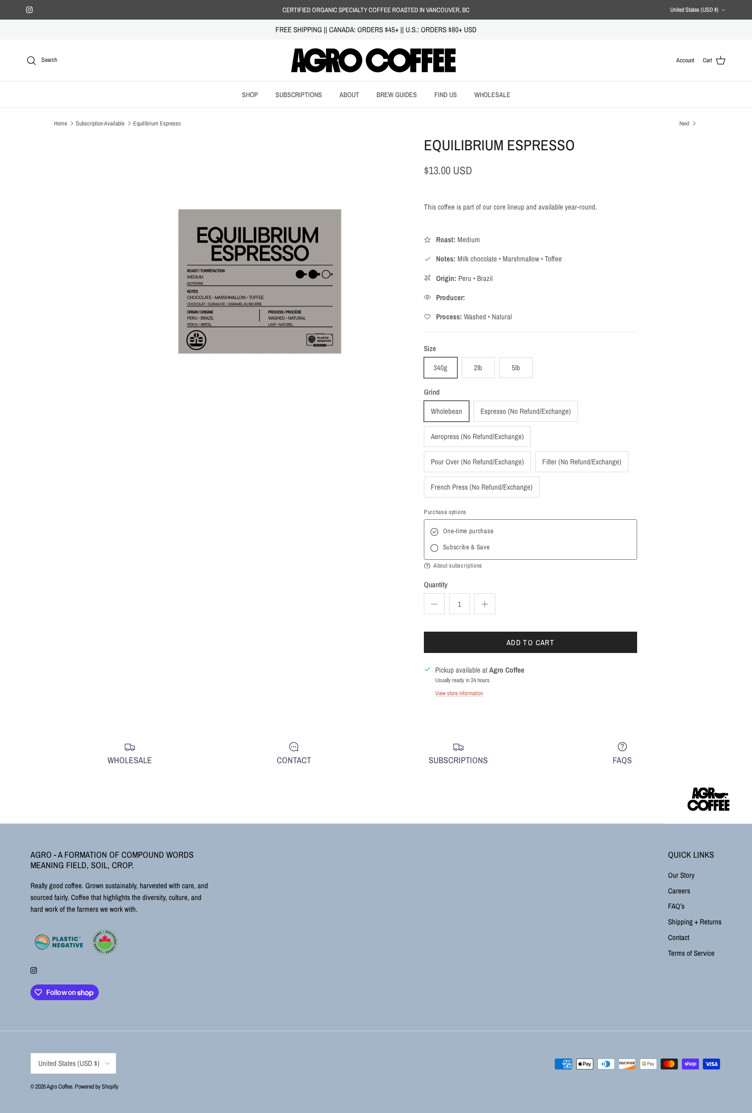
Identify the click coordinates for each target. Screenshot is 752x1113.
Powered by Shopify (96, 1086)
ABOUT (349, 94)
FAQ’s (676, 906)
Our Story (681, 875)
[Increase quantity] (484, 603)
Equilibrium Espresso (157, 123)
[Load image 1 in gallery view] (260, 281)
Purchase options (445, 512)
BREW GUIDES (396, 94)
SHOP (250, 94)
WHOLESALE (492, 94)
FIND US (445, 94)
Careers (679, 891)
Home (60, 123)
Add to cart (530, 642)
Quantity (435, 584)
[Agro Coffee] (376, 60)
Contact (678, 937)
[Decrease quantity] (434, 603)
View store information (459, 693)
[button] (530, 566)
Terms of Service (691, 953)
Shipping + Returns (695, 922)
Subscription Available (100, 123)
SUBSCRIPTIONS (298, 94)
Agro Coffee (59, 1086)
